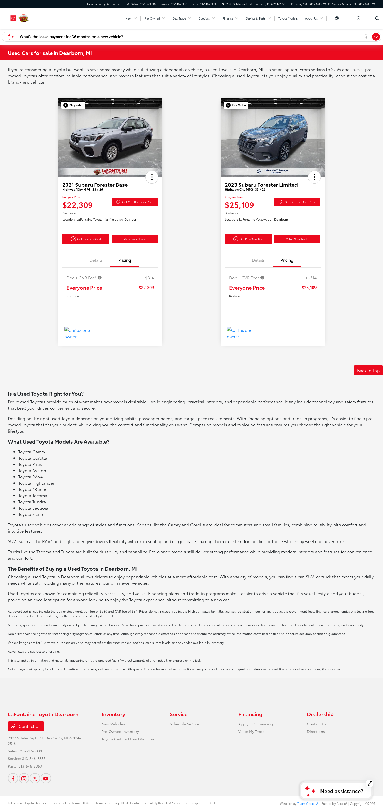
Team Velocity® (308, 803)
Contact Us (29, 726)
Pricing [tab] (124, 260)
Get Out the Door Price (137, 202)
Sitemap (100, 803)
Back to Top (368, 370)
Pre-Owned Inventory (120, 731)
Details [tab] (96, 260)
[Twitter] (35, 778)
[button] (73, 105)
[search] (377, 18)
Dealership (320, 714)
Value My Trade (251, 731)
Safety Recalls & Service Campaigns (174, 803)
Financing (250, 714)
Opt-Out (209, 803)
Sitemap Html (118, 803)
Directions (316, 731)
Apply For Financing (255, 723)
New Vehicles (113, 723)
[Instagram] (24, 778)
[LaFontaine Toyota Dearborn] (31, 17)
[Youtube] (46, 778)
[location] (223, 4)
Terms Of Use (81, 803)
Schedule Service (184, 723)
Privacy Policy (60, 803)
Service (178, 714)
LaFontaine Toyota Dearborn (28, 803)
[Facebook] (13, 778)
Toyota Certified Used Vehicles (128, 739)
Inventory (113, 714)
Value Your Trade (135, 239)
